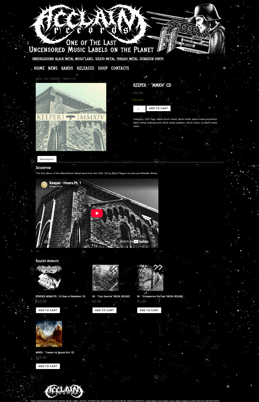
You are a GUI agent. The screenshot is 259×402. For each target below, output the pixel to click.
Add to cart (158, 108)
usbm (136, 126)
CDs (46, 78)
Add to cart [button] (47, 310)
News (53, 68)
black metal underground (147, 122)
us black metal (209, 122)
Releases (85, 68)
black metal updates (173, 122)
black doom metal (167, 119)
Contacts (120, 68)
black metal (184, 119)
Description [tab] (47, 159)
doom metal (192, 122)
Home (39, 68)
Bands (67, 68)
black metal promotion (204, 119)
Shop (103, 68)
